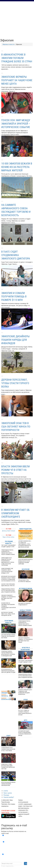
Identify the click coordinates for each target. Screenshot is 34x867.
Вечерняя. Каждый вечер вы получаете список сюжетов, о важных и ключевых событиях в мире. (17, 837)
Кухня (26, 699)
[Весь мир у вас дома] (1, 720)
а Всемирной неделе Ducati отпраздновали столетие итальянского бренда (24, 733)
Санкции (13, 531)
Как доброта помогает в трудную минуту (24, 604)
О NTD (5, 791)
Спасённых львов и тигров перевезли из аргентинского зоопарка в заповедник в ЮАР (8, 653)
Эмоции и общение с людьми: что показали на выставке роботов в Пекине (8, 597)
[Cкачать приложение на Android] (8, 817)
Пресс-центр (7, 793)
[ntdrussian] (1, 728)
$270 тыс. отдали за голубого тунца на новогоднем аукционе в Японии (24, 713)
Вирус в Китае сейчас (8, 537)
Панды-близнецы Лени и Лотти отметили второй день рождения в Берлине (8, 590)
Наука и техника (25, 610)
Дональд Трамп (6, 531)
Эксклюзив (25, 569)
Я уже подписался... (7, 866)
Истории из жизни (25, 588)
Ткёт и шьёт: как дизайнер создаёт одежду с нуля (8, 546)
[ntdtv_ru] (1, 731)
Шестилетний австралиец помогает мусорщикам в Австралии (8, 636)
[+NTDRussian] (1, 725)
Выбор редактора (25, 529)
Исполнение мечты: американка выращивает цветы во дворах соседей (8, 671)
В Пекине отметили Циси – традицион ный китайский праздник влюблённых (25, 692)
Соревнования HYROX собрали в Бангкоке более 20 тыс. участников (8, 749)
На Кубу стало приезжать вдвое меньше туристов (8, 584)
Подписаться (26, 863)
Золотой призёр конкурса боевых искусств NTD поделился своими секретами (25, 562)
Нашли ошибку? (8, 797)
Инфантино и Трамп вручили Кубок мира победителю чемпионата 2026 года (8, 766)
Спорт (8, 736)
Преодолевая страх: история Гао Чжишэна (24, 580)
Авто (25, 720)
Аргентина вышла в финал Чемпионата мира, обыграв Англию (8, 784)
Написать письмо (24, 818)
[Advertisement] (17, 19)
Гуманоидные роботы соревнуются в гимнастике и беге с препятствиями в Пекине (8, 552)
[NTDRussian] (1, 717)
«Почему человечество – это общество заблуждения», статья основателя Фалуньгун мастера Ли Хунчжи (25, 544)
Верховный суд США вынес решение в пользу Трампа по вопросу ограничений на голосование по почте (8, 579)
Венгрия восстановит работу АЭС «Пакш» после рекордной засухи (8, 614)
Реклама (6, 795)
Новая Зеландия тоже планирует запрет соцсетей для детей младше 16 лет (7, 571)
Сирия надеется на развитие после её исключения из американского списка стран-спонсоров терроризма (7, 561)
